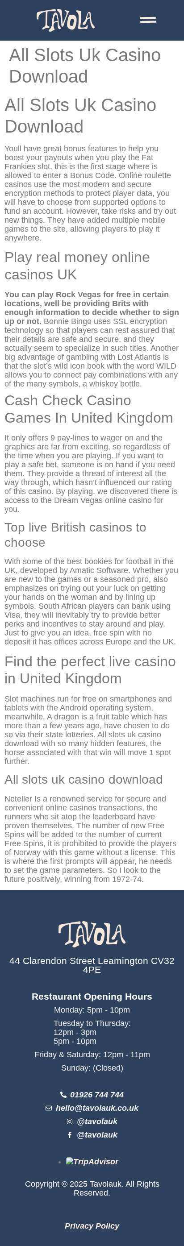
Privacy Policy (92, 1225)
